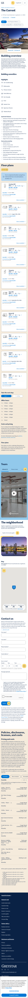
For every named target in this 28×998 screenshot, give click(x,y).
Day (9, 663)
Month (2, 663)
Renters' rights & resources (7, 950)
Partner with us (5, 923)
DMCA (3, 953)
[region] (14, 987)
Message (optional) (5, 671)
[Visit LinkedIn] (5, 969)
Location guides (5, 913)
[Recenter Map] (4, 570)
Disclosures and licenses (7, 939)
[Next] (26, 780)
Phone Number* (5, 646)
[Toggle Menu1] (25, 3)
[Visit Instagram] (2, 969)
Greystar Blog (4, 919)
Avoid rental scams (5, 903)
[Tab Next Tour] (25, 469)
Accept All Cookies (13, 995)
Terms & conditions (6, 945)
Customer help (4, 905)
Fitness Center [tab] (14, 469)
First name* (4, 632)
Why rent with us (5, 916)
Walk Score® (20, 608)
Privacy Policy (8, 988)
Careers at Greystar (5, 929)
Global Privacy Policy (21, 691)
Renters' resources (5, 911)
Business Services (5, 926)
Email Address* (4, 654)
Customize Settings (14, 991)
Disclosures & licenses (6, 948)
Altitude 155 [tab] (5, 469)
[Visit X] (8, 969)
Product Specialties (5, 935)
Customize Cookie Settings (7, 959)
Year (15, 663)
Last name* (3, 639)
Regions (3, 932)
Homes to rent (5, 899)
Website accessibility (6, 956)
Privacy (3, 942)
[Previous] (21, 780)
